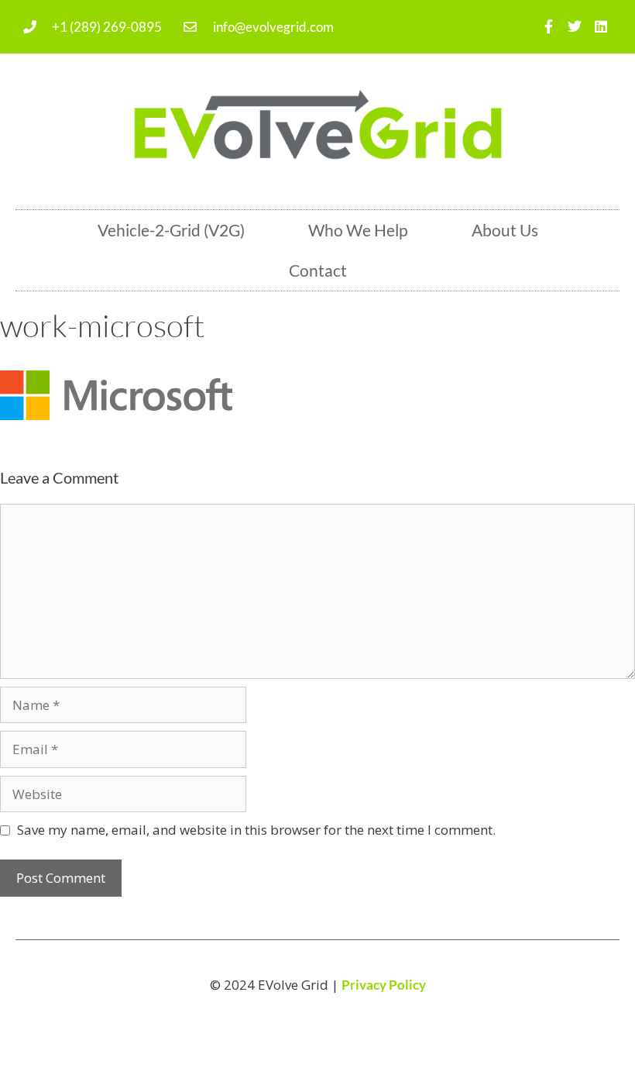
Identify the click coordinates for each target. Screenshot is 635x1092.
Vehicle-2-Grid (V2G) (171, 229)
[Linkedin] (600, 27)
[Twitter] (574, 27)
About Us (505, 229)
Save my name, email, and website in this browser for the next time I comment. (256, 830)
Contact (318, 270)
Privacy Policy (384, 985)
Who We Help (358, 229)
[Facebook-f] (548, 27)
